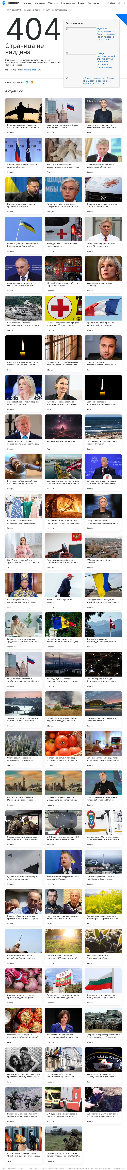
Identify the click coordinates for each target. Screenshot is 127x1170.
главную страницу (32, 70)
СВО (48, 10)
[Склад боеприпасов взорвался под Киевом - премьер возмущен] (63, 512)
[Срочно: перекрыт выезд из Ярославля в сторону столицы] (103, 670)
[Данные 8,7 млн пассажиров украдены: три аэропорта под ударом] (63, 789)
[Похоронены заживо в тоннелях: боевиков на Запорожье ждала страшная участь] (23, 1105)
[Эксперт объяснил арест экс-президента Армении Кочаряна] (23, 907)
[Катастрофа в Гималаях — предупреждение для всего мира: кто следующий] (23, 314)
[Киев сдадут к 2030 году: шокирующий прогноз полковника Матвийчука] (63, 670)
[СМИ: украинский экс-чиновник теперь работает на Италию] (103, 789)
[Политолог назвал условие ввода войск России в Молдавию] (63, 986)
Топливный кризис (63, 10)
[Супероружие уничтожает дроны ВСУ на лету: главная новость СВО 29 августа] (103, 1105)
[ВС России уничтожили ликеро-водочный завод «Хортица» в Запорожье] (63, 709)
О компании (12, 1168)
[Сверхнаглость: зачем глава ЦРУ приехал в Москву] (23, 156)
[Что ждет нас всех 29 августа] (63, 433)
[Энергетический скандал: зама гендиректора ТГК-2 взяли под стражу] (23, 828)
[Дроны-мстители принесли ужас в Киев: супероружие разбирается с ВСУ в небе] (23, 868)
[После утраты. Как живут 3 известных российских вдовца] (103, 116)
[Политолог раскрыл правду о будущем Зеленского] (23, 195)
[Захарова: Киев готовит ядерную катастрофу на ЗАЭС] (23, 393)
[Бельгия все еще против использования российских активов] (63, 1065)
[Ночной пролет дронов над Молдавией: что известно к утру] (63, 630)
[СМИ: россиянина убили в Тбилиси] (103, 551)
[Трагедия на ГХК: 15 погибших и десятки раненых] (63, 235)
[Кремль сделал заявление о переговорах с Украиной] (103, 156)
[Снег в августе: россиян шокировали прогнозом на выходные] (23, 749)
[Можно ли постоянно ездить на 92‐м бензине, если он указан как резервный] (23, 1145)
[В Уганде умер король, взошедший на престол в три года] (23, 591)
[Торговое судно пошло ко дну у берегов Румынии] (103, 433)
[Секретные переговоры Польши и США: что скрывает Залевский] (103, 1026)
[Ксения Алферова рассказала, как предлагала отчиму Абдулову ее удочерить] (23, 1065)
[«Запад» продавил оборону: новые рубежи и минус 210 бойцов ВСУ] (103, 1145)
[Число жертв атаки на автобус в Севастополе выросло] (103, 195)
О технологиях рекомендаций (53, 1168)
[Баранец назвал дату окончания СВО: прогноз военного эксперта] (23, 116)
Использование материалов (101, 1168)
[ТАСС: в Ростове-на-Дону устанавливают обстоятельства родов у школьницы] (63, 156)
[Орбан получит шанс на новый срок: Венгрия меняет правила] (103, 472)
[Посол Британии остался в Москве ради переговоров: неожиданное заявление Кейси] (23, 789)
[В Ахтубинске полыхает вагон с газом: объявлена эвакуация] (63, 1105)
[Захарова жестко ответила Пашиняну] (103, 274)
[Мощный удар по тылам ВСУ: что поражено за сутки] (63, 274)
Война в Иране (33, 10)
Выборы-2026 (15, 10)
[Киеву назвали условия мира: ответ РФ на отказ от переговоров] (103, 235)
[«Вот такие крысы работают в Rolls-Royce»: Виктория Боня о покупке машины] (63, 393)
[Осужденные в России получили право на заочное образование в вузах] (63, 353)
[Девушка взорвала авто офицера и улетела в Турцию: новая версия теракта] (63, 314)
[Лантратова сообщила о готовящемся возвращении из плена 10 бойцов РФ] (103, 512)
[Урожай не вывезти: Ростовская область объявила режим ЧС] (23, 709)
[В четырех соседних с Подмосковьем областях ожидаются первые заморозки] (103, 947)
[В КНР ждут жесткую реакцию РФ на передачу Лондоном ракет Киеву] (63, 828)
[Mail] (3, 3)
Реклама (21, 1168)
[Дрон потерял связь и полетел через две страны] (103, 709)
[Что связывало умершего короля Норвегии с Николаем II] (63, 907)
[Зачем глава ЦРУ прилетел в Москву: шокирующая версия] (103, 1065)
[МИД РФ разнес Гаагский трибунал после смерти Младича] (23, 670)
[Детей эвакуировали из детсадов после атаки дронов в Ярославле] (103, 749)
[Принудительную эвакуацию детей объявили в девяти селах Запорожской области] (103, 591)
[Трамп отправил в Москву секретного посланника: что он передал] (23, 433)
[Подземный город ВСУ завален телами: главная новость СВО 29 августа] (63, 1145)
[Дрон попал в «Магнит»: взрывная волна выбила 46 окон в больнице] (103, 828)
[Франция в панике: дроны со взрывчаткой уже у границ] (103, 314)
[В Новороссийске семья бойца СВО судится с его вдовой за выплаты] (23, 472)
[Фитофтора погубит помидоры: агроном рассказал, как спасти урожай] (63, 749)
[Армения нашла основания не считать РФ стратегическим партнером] (23, 274)
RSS (30, 1168)
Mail (3, 1168)
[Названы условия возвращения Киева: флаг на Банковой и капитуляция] (23, 235)
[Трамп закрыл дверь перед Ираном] (63, 591)
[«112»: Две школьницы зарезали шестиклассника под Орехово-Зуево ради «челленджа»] (23, 353)
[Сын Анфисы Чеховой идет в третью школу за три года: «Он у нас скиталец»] (23, 551)
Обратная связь (119, 1168)
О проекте (37, 1168)
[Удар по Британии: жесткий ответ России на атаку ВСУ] (63, 116)
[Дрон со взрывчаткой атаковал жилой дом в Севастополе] (103, 868)
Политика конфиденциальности (77, 1168)
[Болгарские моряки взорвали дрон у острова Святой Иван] (103, 986)
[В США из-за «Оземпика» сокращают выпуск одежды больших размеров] (23, 512)
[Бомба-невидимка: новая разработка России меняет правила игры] (23, 947)
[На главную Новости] (12, 3)
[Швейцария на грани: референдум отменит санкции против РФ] (103, 630)
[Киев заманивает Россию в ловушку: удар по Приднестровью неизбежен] (63, 1026)
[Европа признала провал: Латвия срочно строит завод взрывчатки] (63, 472)
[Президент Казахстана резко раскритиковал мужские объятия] (63, 195)
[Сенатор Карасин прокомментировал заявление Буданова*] (103, 353)
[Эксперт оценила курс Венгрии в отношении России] (63, 868)
